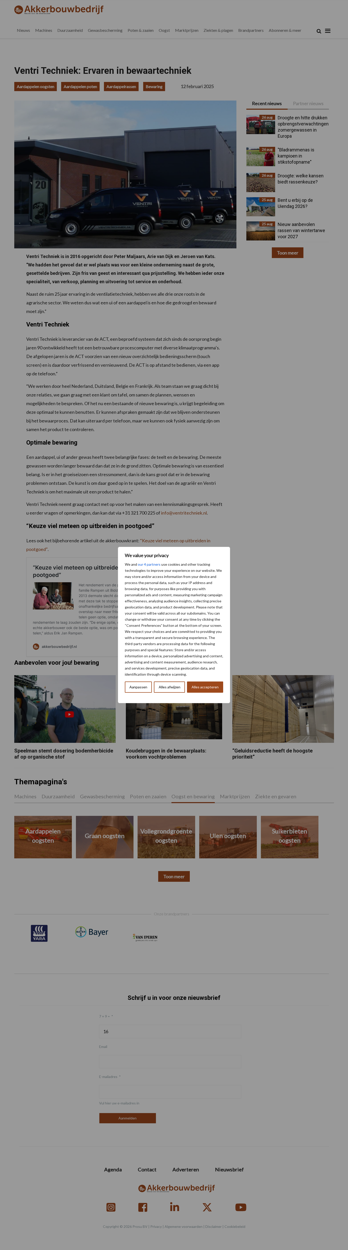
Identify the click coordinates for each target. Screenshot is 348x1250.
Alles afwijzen (169, 687)
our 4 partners (149, 564)
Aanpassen (138, 687)
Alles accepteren (205, 687)
